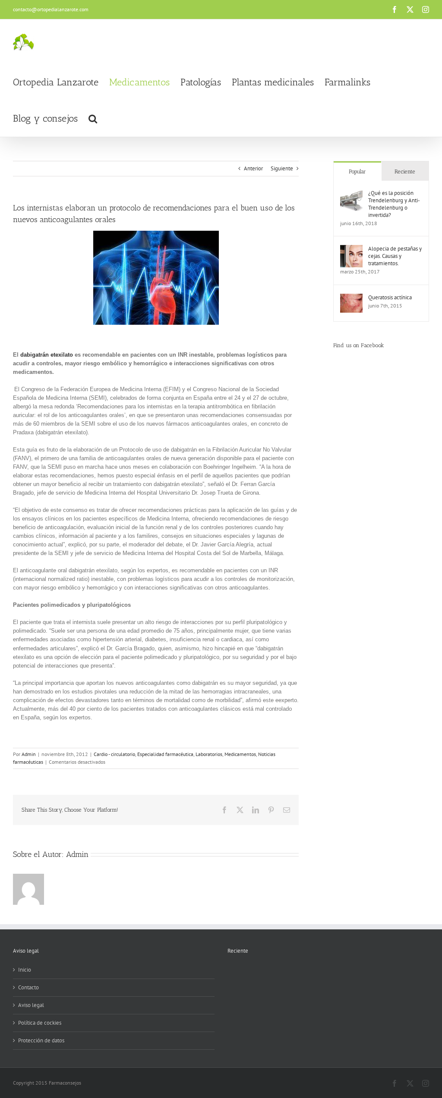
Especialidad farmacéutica (165, 754)
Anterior (253, 168)
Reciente (405, 171)
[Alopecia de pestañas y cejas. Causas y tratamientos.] (351, 249)
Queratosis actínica (390, 297)
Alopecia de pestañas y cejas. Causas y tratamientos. (395, 256)
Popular (357, 171)
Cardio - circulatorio (114, 754)
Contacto (28, 987)
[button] (92, 118)
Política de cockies (39, 1022)
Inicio (24, 969)
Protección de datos (41, 1040)
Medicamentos (240, 754)
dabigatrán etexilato (46, 354)
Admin (29, 754)
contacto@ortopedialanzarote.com (50, 9)
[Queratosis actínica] (351, 297)
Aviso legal (31, 1005)
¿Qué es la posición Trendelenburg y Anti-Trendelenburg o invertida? (394, 204)
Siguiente (282, 168)
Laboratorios (209, 754)
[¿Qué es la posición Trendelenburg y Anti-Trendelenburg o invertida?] (351, 193)
